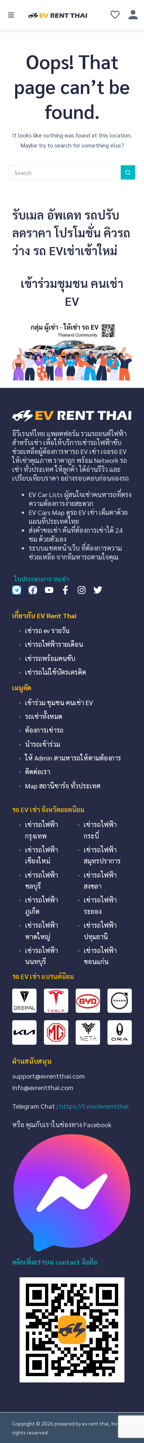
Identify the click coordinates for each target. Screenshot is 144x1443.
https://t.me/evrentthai (93, 1106)
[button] (11, 15)
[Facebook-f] (65, 590)
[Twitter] (97, 590)
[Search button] (128, 172)
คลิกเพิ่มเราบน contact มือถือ (54, 1262)
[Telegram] (16, 590)
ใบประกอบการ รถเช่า (41, 579)
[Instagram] (81, 590)
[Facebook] (32, 590)
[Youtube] (49, 590)
